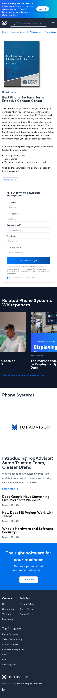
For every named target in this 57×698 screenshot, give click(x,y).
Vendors (6, 614)
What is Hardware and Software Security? (27, 530)
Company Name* (15, 247)
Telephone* (12, 236)
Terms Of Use (26, 609)
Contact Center (10, 644)
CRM (4, 654)
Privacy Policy (36, 271)
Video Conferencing (12, 639)
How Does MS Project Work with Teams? (28, 514)
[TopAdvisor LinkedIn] (4, 689)
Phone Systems (9, 92)
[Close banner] (52, 9)
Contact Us (8, 609)
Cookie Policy (26, 614)
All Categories (9, 664)
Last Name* (12, 214)
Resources (7, 619)
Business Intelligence (13, 649)
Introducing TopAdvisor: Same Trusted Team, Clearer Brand (27, 462)
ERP (4, 659)
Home (5, 604)
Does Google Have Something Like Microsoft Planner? (25, 498)
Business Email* (14, 225)
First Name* (12, 202)
